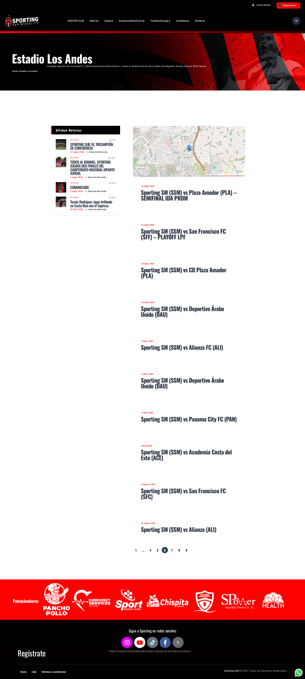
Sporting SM (231, 670)
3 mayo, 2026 (76, 191)
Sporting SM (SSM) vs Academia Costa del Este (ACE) (186, 454)
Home (15, 71)
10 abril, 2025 (147, 412)
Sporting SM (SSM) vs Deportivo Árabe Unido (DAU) (182, 311)
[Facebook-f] (165, 642)
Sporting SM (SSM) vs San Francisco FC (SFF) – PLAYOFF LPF (183, 234)
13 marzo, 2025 (148, 523)
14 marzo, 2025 (148, 484)
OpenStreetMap (227, 175)
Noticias (74, 140)
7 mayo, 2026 (76, 177)
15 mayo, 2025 (147, 186)
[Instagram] (126, 642)
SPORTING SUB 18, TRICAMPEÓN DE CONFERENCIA (91, 146)
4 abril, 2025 (146, 446)
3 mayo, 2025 (147, 341)
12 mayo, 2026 (77, 152)
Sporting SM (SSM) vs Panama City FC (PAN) (189, 419)
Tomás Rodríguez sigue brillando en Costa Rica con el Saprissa (91, 204)
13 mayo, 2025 (147, 225)
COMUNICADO (79, 187)
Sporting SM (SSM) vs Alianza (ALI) (178, 529)
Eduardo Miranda (98, 152)
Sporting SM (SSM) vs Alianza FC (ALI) (182, 347)
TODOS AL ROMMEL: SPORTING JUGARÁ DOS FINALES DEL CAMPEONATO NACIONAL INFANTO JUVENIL (92, 167)
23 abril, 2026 (76, 209)
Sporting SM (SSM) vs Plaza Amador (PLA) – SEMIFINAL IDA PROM (189, 195)
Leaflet (207, 175)
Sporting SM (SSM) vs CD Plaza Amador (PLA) (183, 272)
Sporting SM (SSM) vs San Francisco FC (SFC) (183, 493)
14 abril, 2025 (147, 374)
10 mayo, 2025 (147, 263)
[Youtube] (139, 642)
